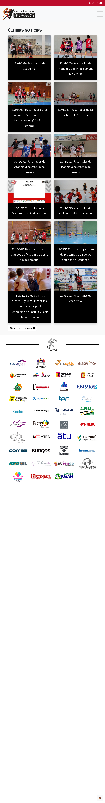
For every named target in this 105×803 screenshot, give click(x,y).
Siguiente (28, 328)
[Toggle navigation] (99, 14)
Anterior (16, 328)
